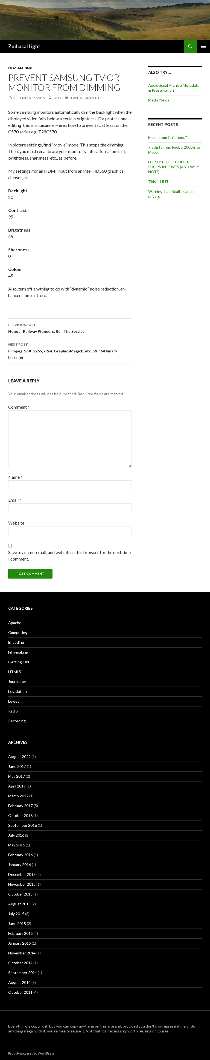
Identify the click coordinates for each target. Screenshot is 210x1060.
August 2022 (19, 756)
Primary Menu (203, 46)
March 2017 (18, 795)
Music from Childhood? (167, 137)
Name (15, 477)
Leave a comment (84, 98)
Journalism (17, 681)
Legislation (17, 691)
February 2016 (20, 854)
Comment (19, 406)
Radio (13, 711)
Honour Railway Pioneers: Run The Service (46, 328)
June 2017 (17, 766)
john (56, 98)
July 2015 (16, 913)
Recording (17, 720)
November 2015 (22, 884)
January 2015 (19, 943)
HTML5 (14, 671)
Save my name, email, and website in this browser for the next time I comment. (69, 555)
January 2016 (19, 864)
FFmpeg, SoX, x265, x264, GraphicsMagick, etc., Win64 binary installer (62, 351)
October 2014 (20, 962)
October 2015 (20, 894)
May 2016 (16, 845)
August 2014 (19, 982)
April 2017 (17, 786)
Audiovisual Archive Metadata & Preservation (173, 87)
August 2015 (19, 904)
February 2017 (20, 805)
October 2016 (20, 815)
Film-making (20, 68)
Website (16, 522)
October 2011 (20, 992)
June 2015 (17, 923)
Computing (17, 632)
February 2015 (20, 933)
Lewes (13, 701)
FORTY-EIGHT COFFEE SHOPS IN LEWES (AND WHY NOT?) (173, 167)
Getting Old (18, 662)
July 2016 (16, 835)
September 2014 (22, 972)
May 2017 (16, 776)
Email (14, 499)
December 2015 (22, 874)
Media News (158, 100)
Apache (14, 622)
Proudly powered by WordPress (31, 1053)
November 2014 (22, 953)
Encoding (16, 642)
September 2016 (22, 825)
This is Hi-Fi (158, 181)
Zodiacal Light (24, 46)
